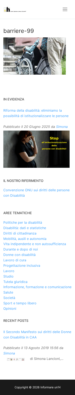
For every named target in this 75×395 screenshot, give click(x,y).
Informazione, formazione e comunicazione (37, 287)
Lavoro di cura (14, 260)
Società (9, 298)
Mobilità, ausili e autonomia (24, 239)
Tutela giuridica (15, 282)
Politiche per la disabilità (22, 222)
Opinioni (9, 308)
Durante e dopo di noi (20, 249)
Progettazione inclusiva (21, 265)
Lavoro (8, 271)
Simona (62, 127)
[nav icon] (65, 9)
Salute (8, 292)
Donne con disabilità (19, 255)
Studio (8, 276)
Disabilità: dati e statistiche (24, 228)
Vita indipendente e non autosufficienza (34, 244)
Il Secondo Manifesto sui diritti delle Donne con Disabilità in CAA (37, 334)
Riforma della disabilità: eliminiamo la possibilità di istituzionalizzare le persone (36, 113)
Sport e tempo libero (19, 303)
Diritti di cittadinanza (19, 233)
